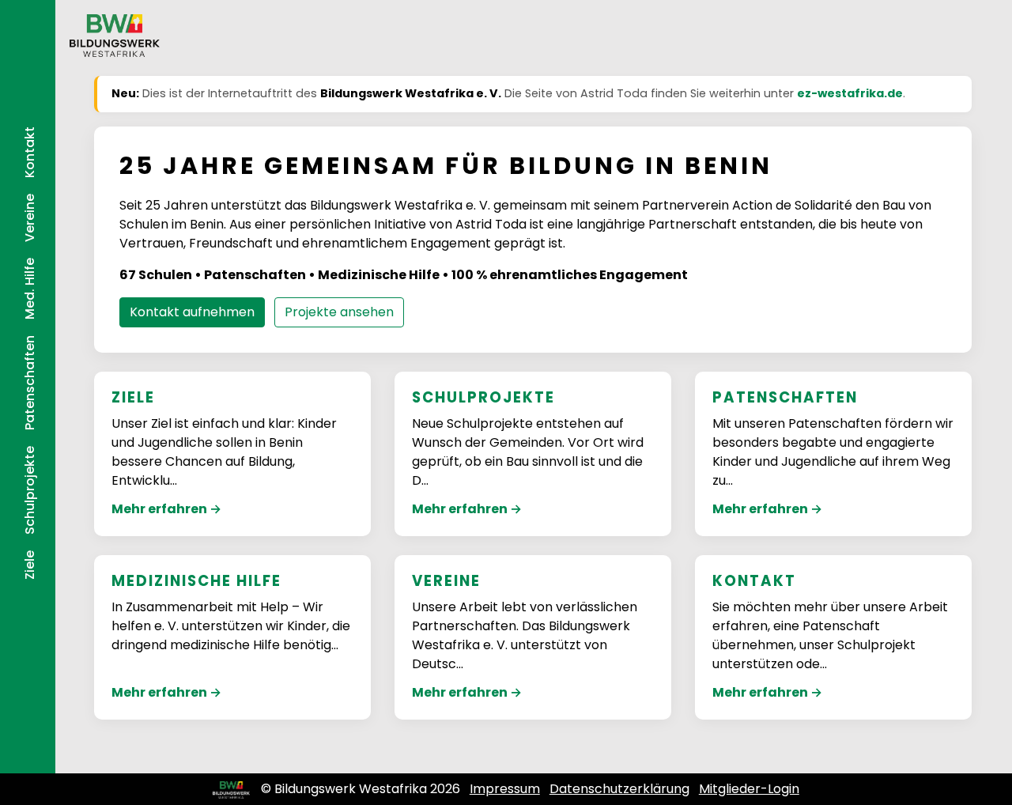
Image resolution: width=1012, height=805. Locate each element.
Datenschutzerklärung (619, 789)
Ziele (30, 565)
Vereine (30, 218)
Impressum (505, 789)
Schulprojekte (30, 490)
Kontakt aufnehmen (192, 312)
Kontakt (30, 152)
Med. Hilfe (30, 288)
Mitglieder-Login (749, 789)
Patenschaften (30, 382)
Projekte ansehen (339, 312)
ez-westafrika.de (850, 93)
